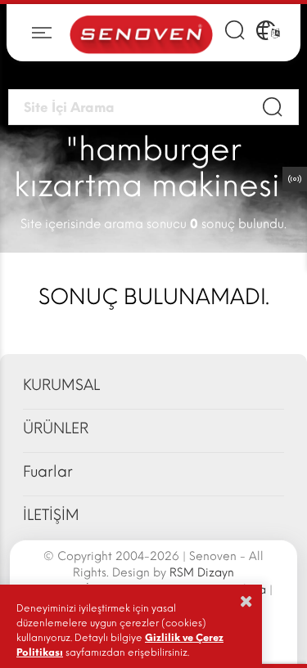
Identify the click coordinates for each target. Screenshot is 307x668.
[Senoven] (142, 33)
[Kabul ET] (246, 601)
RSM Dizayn (201, 573)
